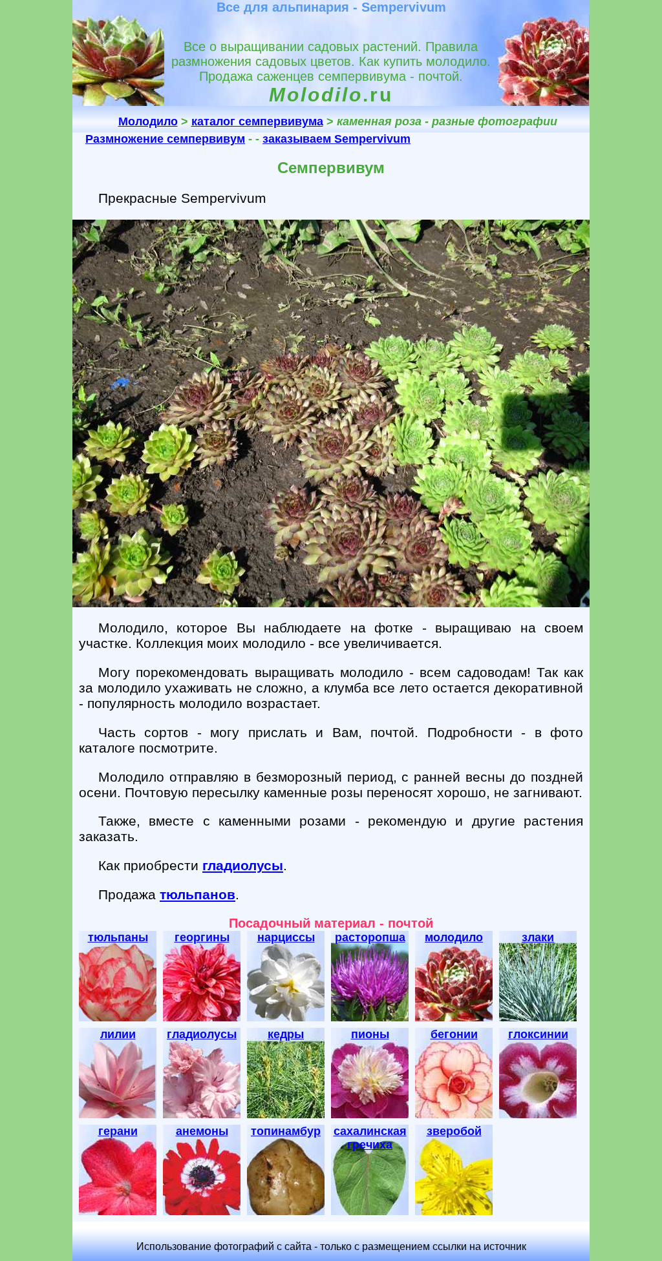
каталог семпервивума (257, 121)
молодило (454, 937)
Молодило (148, 121)
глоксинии (538, 1034)
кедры (286, 1034)
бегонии (454, 1034)
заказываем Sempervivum (336, 138)
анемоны (202, 1131)
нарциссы (286, 937)
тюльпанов (197, 894)
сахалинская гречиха (370, 1138)
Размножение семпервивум (165, 138)
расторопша (370, 937)
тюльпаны (118, 937)
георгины (202, 937)
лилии (118, 1034)
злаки (538, 937)
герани (118, 1131)
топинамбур (286, 1131)
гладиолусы (242, 865)
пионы (370, 1034)
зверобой (454, 1131)
